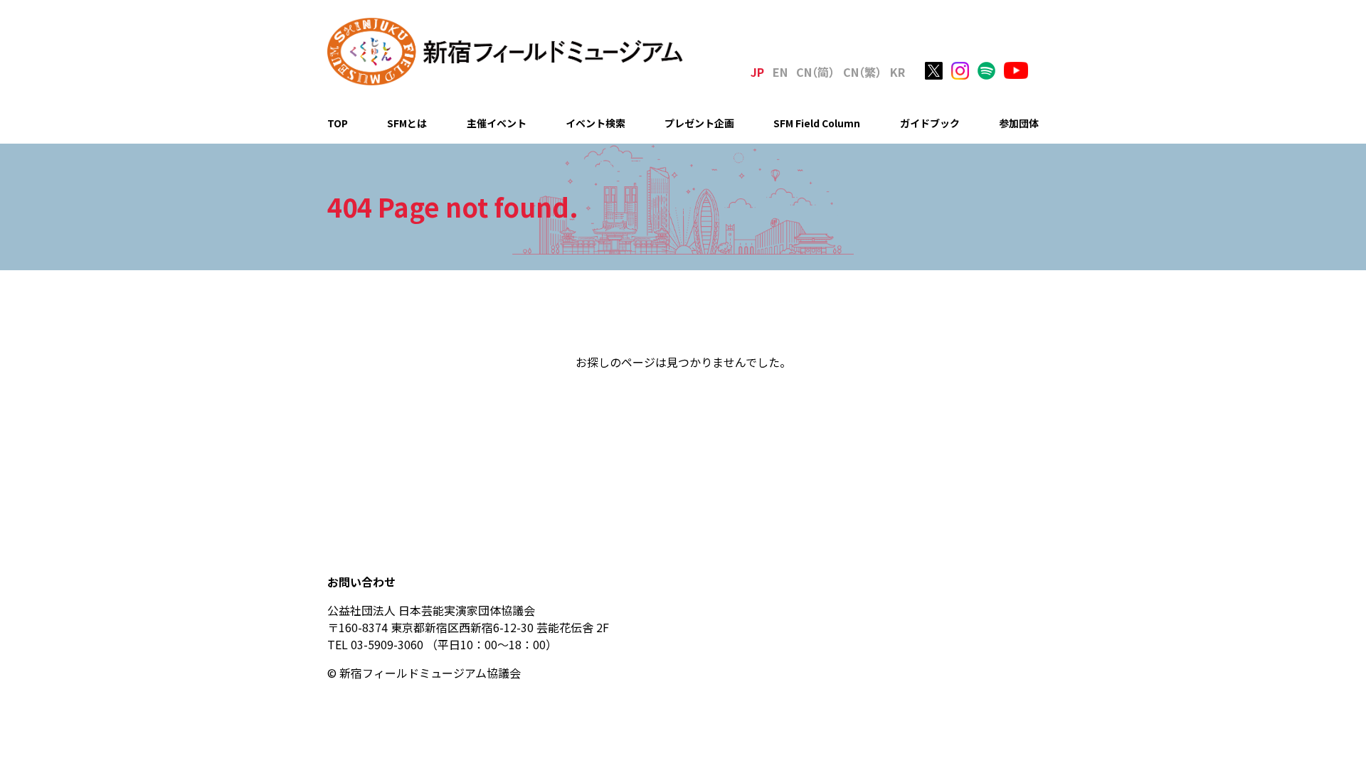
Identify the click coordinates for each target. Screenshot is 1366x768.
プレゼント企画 (699, 123)
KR (897, 71)
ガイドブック (930, 123)
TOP (337, 123)
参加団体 (1019, 123)
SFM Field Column (816, 123)
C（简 (815, 71)
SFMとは (407, 123)
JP (757, 71)
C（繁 (862, 71)
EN (780, 71)
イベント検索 (595, 123)
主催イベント (496, 123)
